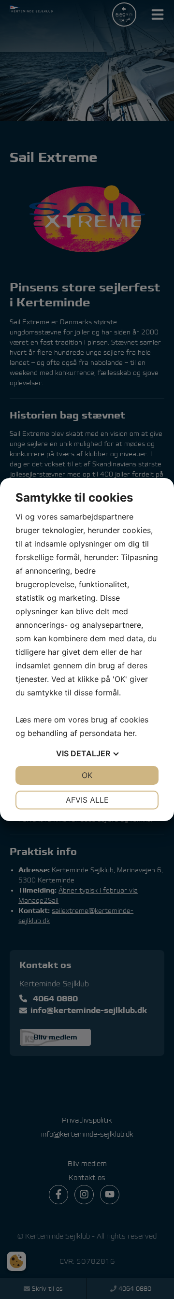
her (129, 733)
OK (87, 775)
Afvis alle (87, 800)
